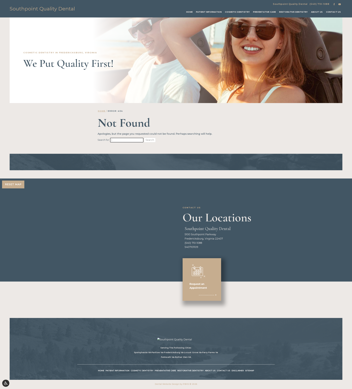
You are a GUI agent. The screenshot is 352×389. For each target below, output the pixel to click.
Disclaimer (238, 370)
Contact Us (333, 12)
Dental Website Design (167, 384)
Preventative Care (264, 12)
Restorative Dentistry (293, 12)
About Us (317, 12)
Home (189, 12)
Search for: (103, 140)
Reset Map (13, 184)
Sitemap (249, 370)
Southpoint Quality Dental (290, 4)
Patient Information (209, 12)
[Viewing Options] (5, 383)
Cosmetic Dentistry (237, 12)
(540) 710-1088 (319, 4)
